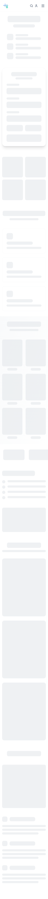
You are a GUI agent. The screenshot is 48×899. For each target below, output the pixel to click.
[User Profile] (36, 5)
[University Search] (31, 6)
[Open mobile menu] (43, 6)
